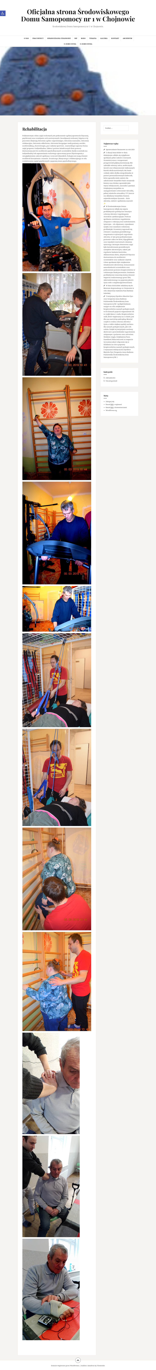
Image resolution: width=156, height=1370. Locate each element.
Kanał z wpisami (114, 404)
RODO (83, 38)
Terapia (92, 38)
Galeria (104, 38)
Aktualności (110, 378)
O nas (26, 38)
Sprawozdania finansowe (59, 38)
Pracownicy (38, 38)
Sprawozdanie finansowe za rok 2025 (120, 149)
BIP (75, 38)
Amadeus (90, 1366)
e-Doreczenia (70, 44)
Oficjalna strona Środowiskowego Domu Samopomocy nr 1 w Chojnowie (78, 15)
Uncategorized (111, 381)
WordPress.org (111, 410)
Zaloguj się (110, 401)
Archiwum (127, 38)
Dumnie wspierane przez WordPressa (65, 1366)
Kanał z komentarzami (116, 407)
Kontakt (115, 38)
